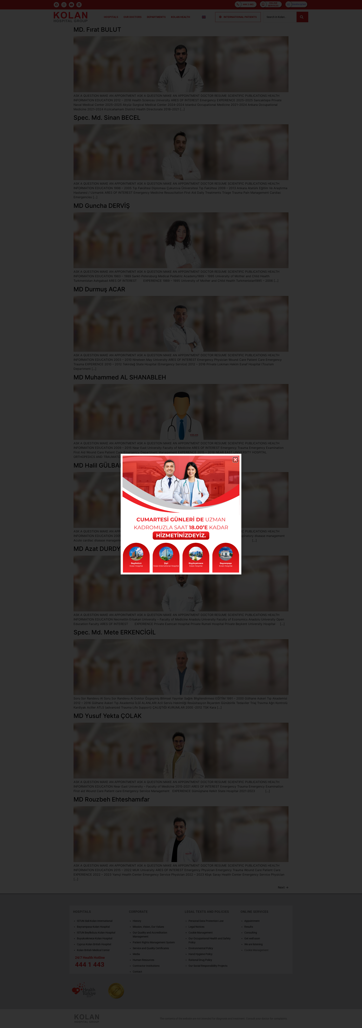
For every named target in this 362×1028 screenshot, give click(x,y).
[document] (181, 514)
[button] (235, 460)
